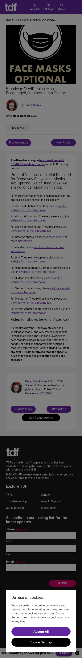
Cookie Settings (41, 642)
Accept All (41, 631)
